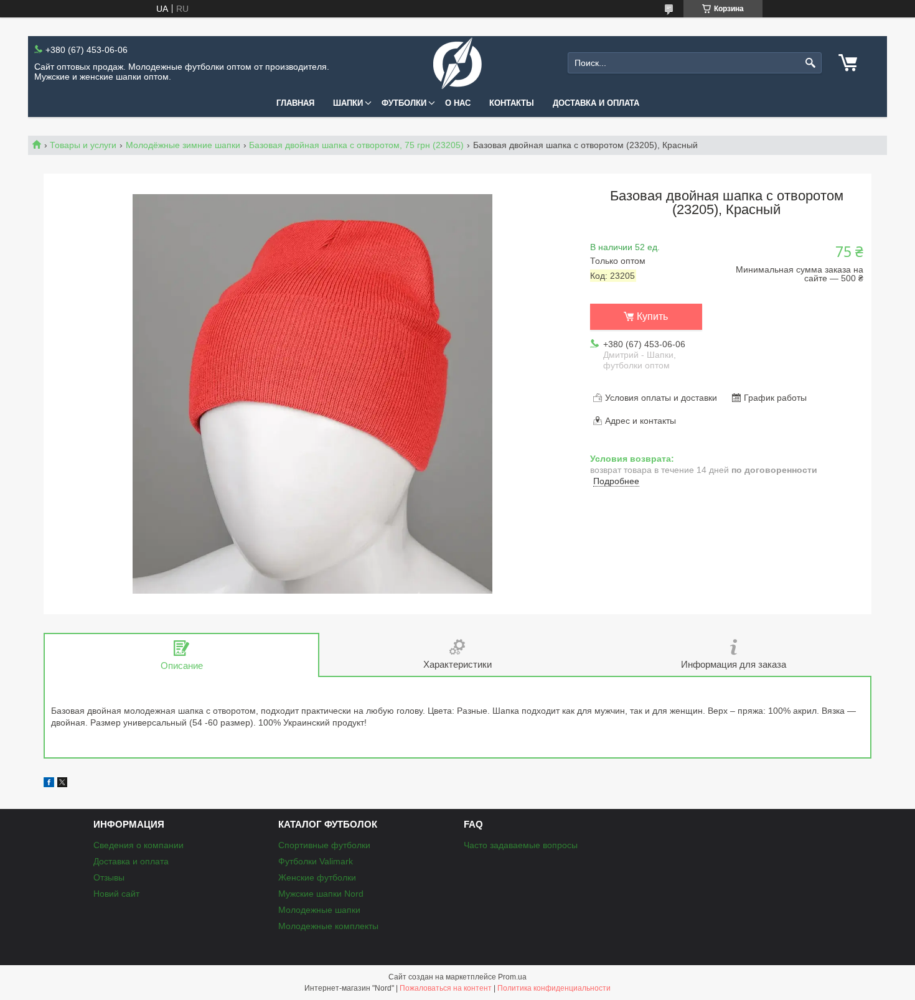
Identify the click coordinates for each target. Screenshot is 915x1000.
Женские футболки (317, 877)
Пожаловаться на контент (446, 988)
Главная (295, 103)
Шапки (348, 103)
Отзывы (108, 877)
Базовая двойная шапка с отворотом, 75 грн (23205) (356, 145)
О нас (458, 103)
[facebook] (49, 784)
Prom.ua (512, 977)
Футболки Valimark (315, 861)
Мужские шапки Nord (321, 894)
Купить (652, 316)
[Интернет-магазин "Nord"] (457, 63)
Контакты (511, 103)
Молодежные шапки (319, 910)
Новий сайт (116, 894)
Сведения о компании (138, 845)
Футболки (404, 103)
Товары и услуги (83, 145)
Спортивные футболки (324, 845)
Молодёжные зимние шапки (183, 145)
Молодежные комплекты (328, 926)
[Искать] (810, 63)
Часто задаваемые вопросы (521, 845)
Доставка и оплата (596, 103)
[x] (62, 784)
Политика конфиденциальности (554, 988)
